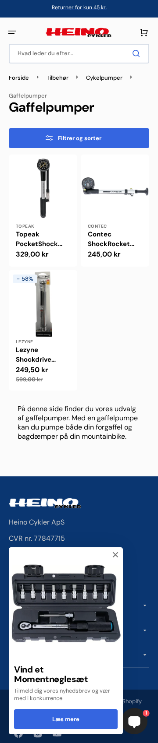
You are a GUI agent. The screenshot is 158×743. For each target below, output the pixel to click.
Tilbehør (57, 77)
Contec (97, 226)
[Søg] (137, 53)
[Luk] (115, 555)
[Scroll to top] (11, 732)
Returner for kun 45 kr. (79, 7)
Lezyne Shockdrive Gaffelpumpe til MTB (41, 355)
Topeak (25, 226)
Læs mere (65, 719)
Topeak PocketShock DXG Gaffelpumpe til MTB (41, 239)
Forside (19, 77)
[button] (12, 32)
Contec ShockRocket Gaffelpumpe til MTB (113, 239)
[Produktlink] (43, 211)
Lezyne (24, 342)
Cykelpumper (104, 77)
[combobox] (79, 53)
